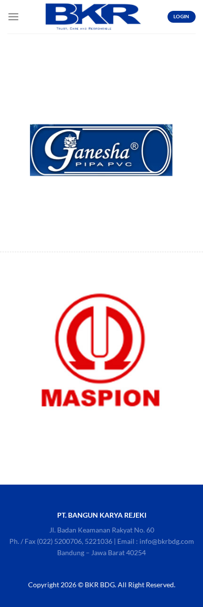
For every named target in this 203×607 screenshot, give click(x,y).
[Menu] (13, 16)
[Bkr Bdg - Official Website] (93, 17)
